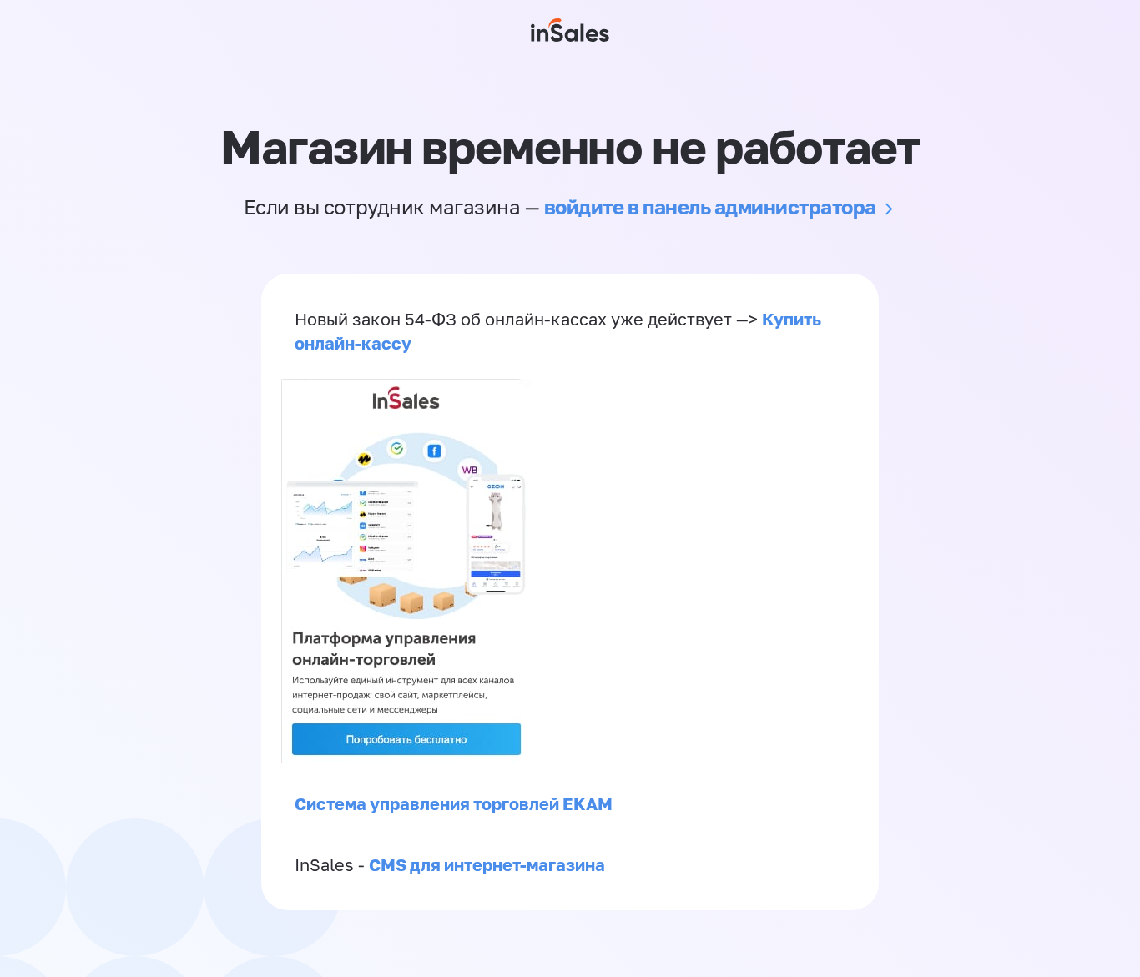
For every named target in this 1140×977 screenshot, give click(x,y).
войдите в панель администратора (710, 206)
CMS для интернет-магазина (487, 864)
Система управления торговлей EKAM (454, 803)
